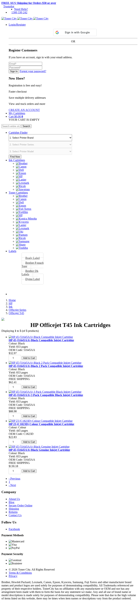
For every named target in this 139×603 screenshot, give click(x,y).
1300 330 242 (19, 12)
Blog (11, 502)
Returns (13, 512)
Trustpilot (8, 6)
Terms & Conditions (20, 572)
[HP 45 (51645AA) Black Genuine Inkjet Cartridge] (39, 446)
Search (26, 126)
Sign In (14, 71)
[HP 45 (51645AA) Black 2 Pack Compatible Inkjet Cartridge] (45, 362)
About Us (14, 499)
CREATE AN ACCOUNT (24, 110)
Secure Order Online (20, 505)
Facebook (14, 529)
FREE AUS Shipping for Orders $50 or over (28, 3)
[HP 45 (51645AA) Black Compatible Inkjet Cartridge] (41, 336)
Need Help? (21, 9)
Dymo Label (32, 279)
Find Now (15, 156)
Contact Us (15, 515)
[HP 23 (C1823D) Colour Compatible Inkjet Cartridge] (41, 420)
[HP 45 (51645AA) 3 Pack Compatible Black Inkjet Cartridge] (45, 391)
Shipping (14, 508)
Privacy (13, 576)
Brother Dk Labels (30, 272)
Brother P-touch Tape (33, 264)
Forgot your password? (33, 71)
